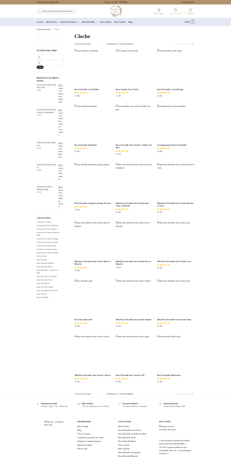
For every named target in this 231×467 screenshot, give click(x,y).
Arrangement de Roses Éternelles (172, 145)
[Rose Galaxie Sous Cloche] (134, 67)
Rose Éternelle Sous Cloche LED (130, 375)
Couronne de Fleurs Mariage (47, 239)
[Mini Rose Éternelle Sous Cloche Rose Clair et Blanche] (134, 181)
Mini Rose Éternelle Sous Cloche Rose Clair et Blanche (132, 204)
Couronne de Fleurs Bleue (47, 229)
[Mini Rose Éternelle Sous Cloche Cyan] (175, 239)
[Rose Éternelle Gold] (93, 297)
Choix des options (175, 160)
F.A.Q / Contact (175, 13)
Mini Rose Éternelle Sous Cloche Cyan (174, 261)
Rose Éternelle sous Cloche (129, 430)
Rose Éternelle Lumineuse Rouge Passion (92, 203)
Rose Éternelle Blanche (45, 263)
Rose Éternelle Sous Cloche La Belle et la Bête (134, 146)
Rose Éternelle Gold (83, 319)
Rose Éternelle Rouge (45, 287)
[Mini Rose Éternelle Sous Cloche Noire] (175, 297)
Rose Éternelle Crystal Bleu (86, 89)
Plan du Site (82, 449)
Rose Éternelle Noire (45, 280)
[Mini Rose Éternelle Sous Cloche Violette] (134, 297)
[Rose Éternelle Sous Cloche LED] (134, 353)
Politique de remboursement (89, 441)
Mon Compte (159, 13)
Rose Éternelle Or (43, 283)
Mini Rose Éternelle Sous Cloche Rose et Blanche (133, 262)
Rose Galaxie (42, 294)
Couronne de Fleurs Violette (47, 253)
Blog (79, 430)
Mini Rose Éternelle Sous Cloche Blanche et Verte (175, 204)
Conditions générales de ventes (90, 437)
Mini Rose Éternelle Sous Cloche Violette (134, 319)
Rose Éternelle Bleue (45, 267)
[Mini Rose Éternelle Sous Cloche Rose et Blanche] (134, 239)
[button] (81, 93)
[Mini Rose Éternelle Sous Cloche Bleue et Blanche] (93, 239)
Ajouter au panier (93, 101)
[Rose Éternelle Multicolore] (175, 353)
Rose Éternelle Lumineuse (47, 276)
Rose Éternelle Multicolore (169, 375)
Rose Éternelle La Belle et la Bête (132, 434)
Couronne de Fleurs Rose (46, 246)
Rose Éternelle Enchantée (85, 145)
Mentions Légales (84, 445)
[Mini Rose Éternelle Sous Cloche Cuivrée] (93, 353)
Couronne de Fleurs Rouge (47, 249)
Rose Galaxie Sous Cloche (127, 89)
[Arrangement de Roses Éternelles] (175, 123)
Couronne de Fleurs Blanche (47, 226)
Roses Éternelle (42, 297)
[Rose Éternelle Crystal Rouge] (175, 67)
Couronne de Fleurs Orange (47, 242)
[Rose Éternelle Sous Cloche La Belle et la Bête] (134, 123)
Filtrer (40, 67)
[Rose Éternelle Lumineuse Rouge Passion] (93, 181)
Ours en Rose (42, 260)
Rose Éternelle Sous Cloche (47, 290)
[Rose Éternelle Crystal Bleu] (93, 67)
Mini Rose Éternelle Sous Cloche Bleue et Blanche (92, 262)
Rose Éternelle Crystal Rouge (170, 89)
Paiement (190, 13)
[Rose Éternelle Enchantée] (93, 123)
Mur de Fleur (42, 256)
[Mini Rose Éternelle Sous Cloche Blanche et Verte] (175, 181)
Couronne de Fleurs (44, 222)
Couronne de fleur (44, 29)
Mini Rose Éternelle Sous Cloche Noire (174, 319)
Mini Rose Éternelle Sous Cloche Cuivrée (92, 375)
